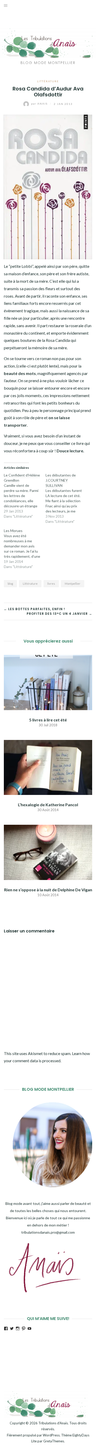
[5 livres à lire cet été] (48, 682)
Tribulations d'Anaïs (53, 1423)
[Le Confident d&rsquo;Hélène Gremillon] (25, 496)
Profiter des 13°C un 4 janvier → (59, 613)
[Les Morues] (25, 548)
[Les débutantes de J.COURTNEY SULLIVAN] (66, 498)
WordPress (51, 1435)
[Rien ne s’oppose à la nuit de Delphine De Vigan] (48, 851)
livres (51, 583)
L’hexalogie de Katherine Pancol (48, 804)
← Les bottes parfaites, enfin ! (34, 609)
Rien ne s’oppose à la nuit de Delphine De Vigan (48, 889)
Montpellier (72, 583)
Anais (40, 103)
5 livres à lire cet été (48, 719)
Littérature (48, 81)
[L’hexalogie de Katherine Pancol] (48, 766)
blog (10, 583)
